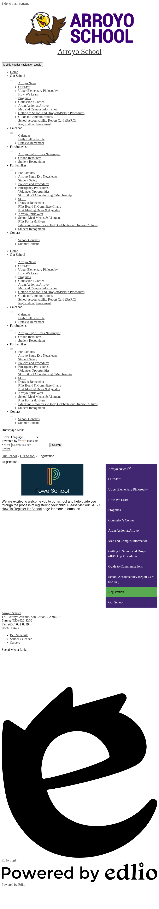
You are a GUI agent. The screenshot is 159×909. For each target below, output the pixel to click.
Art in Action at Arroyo (33, 105)
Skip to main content (15, 3)
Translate (32, 441)
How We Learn (28, 94)
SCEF (22, 199)
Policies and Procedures (33, 184)
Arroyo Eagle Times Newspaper (39, 154)
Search (6, 445)
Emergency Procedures (33, 188)
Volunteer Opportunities (33, 191)
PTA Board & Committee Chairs (39, 206)
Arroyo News (27, 83)
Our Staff (24, 87)
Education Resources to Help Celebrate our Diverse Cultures (58, 225)
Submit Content (28, 244)
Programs (24, 98)
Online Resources (29, 158)
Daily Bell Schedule (31, 139)
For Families (26, 173)
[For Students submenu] (11, 151)
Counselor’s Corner (31, 102)
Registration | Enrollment (34, 124)
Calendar (24, 135)
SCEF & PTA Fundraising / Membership (45, 195)
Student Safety (27, 180)
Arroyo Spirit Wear (30, 214)
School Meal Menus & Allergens (39, 217)
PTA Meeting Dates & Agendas (39, 210)
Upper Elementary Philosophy (38, 90)
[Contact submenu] (11, 237)
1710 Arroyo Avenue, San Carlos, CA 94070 (31, 617)
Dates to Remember (31, 143)
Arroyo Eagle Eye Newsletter (37, 176)
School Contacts (29, 240)
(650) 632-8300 (22, 620)
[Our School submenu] (11, 80)
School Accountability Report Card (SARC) (47, 120)
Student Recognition (31, 161)
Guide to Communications (35, 117)
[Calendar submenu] (11, 132)
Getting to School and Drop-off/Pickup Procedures (51, 113)
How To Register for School (22, 509)
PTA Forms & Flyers (32, 221)
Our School (9, 456)
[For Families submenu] (11, 170)
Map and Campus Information (38, 109)
